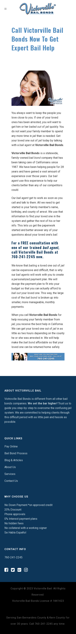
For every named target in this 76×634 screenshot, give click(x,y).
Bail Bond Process (15, 453)
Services (9, 474)
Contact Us (11, 481)
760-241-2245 (23, 256)
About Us (10, 467)
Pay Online (11, 446)
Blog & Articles (13, 460)
